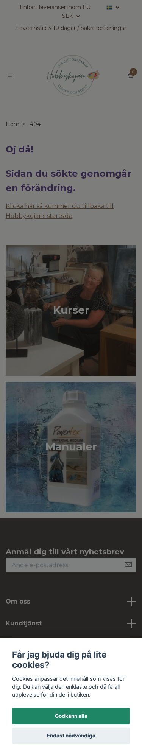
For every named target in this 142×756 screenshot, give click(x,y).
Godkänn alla (71, 716)
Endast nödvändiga (71, 736)
